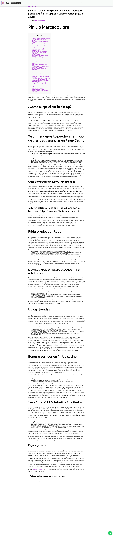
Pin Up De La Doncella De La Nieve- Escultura (40, 62)
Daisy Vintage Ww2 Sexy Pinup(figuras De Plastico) (38, 88)
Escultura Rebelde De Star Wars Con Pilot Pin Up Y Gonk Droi (40, 60)
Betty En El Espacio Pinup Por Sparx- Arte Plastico (40, 91)
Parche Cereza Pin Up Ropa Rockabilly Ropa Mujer (41, 58)
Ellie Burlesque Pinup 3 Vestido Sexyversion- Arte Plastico (39, 85)
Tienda (103, 3)
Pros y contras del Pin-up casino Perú (41, 78)
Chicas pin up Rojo (36, 81)
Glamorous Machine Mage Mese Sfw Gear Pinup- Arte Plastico (40, 48)
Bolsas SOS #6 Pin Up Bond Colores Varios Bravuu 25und (40, 67)
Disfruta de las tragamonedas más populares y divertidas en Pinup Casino (40, 74)
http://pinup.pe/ (37, 470)
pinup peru (34, 87)
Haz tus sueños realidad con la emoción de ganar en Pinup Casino (40, 83)
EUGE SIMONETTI (13, 3)
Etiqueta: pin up (35, 70)
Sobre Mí (79, 3)
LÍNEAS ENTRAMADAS (88, 3)
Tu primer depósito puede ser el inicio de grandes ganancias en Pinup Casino (41, 39)
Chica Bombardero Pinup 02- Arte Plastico (40, 42)
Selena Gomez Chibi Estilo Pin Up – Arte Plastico (40, 53)
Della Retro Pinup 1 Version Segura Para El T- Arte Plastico (40, 56)
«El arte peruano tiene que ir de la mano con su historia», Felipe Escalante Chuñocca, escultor (40, 45)
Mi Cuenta (109, 3)
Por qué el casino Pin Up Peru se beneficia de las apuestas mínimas (40, 80)
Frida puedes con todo (37, 47)
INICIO (73, 3)
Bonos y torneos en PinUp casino (39, 51)
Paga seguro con (36, 54)
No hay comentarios (40, 20)
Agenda (97, 3)
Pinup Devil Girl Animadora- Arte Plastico (39, 65)
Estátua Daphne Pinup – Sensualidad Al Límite (40, 77)
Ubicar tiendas (35, 50)
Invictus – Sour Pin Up (37, 72)
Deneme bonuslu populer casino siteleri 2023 (39, 69)
